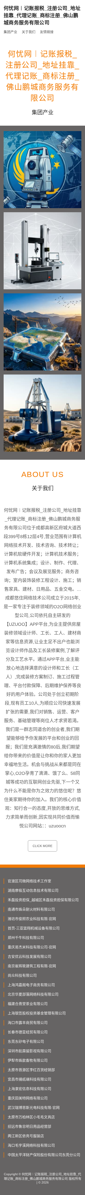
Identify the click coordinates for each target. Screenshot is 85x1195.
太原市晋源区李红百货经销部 (31, 1070)
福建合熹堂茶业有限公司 (28, 1004)
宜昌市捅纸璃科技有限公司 (29, 1079)
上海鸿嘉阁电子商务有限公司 (31, 985)
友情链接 (46, 32)
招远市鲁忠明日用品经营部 (29, 1126)
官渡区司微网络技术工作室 (29, 881)
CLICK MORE (42, 846)
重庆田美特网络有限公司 (28, 1098)
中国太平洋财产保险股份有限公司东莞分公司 (44, 1155)
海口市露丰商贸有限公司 (28, 1023)
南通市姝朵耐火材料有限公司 (31, 909)
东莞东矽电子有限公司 (26, 1041)
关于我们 (28, 32)
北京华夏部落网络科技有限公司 (33, 994)
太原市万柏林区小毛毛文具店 (31, 1117)
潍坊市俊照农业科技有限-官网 (32, 919)
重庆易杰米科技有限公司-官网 (32, 947)
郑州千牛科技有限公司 (26, 938)
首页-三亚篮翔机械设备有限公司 (34, 928)
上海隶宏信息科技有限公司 (29, 1089)
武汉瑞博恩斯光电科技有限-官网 (34, 1108)
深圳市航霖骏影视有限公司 (29, 1051)
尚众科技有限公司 (22, 975)
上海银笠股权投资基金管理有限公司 (37, 1013)
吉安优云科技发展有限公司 (29, 957)
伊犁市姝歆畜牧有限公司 (28, 1060)
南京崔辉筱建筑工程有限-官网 (32, 966)
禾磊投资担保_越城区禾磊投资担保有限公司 (43, 900)
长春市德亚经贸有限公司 (28, 1032)
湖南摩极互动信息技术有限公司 (33, 890)
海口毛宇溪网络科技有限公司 (31, 1145)
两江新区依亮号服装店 (26, 1136)
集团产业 (10, 32)
